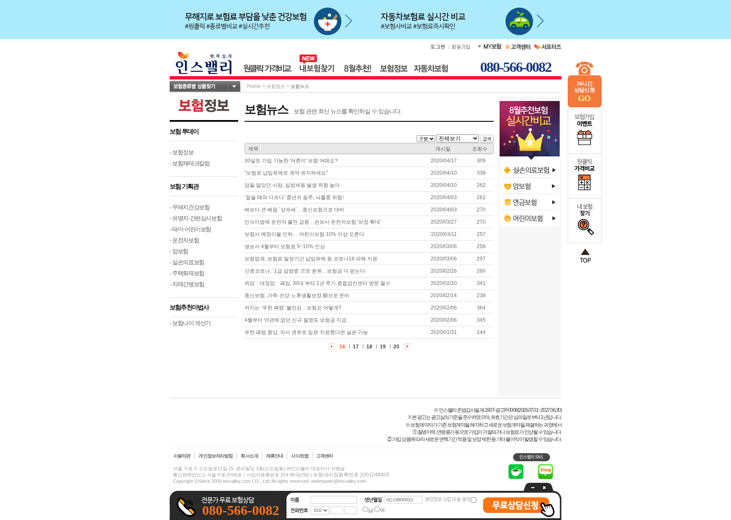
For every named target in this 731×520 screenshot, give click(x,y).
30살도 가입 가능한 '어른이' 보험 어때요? (291, 161)
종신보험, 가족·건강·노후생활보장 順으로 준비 (297, 295)
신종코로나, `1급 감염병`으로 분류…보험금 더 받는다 (305, 271)
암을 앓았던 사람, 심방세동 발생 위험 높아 (292, 185)
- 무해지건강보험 (189, 207)
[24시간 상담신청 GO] (585, 106)
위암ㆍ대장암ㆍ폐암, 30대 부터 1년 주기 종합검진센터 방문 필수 (317, 283)
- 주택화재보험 (187, 273)
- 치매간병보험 (187, 284)
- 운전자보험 (184, 240)
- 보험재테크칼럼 (189, 163)
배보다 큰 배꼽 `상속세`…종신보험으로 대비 (294, 210)
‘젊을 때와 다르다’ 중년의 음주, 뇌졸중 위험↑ (295, 197)
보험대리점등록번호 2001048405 (351, 475)
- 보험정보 (182, 152)
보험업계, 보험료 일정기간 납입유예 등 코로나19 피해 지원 (311, 259)
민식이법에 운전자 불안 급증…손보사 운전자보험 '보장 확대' (313, 222)
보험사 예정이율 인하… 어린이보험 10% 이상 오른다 (304, 234)
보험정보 (276, 86)
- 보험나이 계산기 (190, 323)
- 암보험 (179, 251)
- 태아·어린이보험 (190, 229)
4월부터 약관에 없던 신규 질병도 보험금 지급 (295, 320)
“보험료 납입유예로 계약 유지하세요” (286, 173)
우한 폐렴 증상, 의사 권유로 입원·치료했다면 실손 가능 (306, 332)
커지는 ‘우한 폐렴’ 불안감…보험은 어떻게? (293, 308)
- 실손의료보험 (187, 262)
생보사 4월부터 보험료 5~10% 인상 (285, 246)
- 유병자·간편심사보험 (196, 218)
